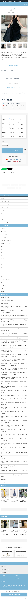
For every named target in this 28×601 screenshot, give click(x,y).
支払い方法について (9, 585)
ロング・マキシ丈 (6, 185)
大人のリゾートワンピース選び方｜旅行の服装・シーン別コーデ (14, 475)
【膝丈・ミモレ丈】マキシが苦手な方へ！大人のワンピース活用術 (14, 462)
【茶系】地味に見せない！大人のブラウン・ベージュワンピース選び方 (14, 444)
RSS (22, 586)
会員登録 (16, 575)
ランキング (3, 479)
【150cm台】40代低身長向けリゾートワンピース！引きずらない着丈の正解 (14, 320)
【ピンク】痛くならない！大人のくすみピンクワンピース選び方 (14, 435)
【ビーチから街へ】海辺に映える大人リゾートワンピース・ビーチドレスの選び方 (13, 346)
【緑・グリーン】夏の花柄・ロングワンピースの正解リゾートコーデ (14, 399)
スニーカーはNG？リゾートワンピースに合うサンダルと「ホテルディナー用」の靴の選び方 (13, 359)
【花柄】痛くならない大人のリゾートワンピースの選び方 (14, 395)
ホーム (4, 585)
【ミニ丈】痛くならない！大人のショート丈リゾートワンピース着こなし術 (14, 453)
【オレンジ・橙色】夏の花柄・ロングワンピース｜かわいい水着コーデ (14, 412)
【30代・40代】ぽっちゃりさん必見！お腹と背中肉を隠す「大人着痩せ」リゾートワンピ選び (14, 373)
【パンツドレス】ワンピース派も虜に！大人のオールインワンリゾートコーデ (14, 471)
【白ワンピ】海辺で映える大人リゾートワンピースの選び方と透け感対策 (14, 387)
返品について (23, 585)
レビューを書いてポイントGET (14, 87)
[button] (9, 41)
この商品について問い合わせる (8, 172)
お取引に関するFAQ (5, 297)
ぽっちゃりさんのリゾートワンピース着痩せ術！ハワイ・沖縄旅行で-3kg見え (14, 329)
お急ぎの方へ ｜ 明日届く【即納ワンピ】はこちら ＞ (13, 1)
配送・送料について (16, 585)
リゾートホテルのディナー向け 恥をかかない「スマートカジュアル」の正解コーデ (14, 334)
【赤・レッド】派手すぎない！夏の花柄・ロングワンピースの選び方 (14, 403)
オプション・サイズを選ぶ (15, 594)
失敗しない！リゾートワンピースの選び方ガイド (12, 338)
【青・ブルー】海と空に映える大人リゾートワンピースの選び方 (14, 391)
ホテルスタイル (22, 185)
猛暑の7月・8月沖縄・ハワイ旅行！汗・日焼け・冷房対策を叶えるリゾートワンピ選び (14, 378)
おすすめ (3, 482)
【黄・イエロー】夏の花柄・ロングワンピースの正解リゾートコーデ (14, 408)
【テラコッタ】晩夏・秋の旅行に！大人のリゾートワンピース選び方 (14, 430)
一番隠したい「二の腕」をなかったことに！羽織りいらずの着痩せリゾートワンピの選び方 (14, 364)
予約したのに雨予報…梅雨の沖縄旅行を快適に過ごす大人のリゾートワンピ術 (14, 382)
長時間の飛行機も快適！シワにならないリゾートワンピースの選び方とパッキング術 (14, 350)
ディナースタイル (14, 185)
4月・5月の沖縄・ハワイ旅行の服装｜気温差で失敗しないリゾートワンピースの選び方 (14, 341)
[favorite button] (25, 150)
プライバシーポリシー (15, 586)
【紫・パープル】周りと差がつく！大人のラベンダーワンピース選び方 (14, 439)
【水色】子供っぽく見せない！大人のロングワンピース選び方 (14, 417)
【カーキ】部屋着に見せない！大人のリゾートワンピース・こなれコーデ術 (13, 426)
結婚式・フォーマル (11, 188)
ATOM (25, 586)
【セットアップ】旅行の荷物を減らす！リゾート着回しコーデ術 (14, 448)
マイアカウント (3, 575)
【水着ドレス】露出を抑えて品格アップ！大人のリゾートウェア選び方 (14, 466)
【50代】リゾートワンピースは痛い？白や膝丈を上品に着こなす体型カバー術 (14, 316)
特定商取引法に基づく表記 (6, 586)
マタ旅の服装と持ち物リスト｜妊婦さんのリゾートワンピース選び (14, 325)
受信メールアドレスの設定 (7, 300)
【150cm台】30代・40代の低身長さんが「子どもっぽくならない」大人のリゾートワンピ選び (14, 369)
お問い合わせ (3, 581)
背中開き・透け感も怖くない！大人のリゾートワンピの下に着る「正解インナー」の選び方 (14, 355)
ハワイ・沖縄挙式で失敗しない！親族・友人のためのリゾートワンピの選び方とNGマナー (14, 307)
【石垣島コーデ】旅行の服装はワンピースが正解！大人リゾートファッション (14, 311)
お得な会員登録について (6, 303)
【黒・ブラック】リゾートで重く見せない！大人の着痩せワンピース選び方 (14, 421)
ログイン (2, 578)
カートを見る (17, 578)
